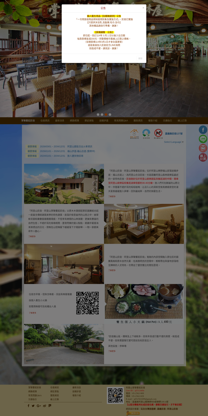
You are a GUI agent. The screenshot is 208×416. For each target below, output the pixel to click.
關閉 (140, 58)
